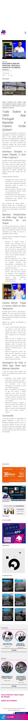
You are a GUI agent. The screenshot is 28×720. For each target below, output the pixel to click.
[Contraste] (11, 75)
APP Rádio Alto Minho (21, 708)
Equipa (15, 708)
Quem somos (5, 708)
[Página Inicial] (3, 32)
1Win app (23, 138)
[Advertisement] (14, 14)
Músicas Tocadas (11, 708)
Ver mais (14, 650)
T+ (9, 75)
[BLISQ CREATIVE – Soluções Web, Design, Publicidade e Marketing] (14, 713)
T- (6, 75)
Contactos (10, 710)
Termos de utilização (16, 710)
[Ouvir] (3, 75)
